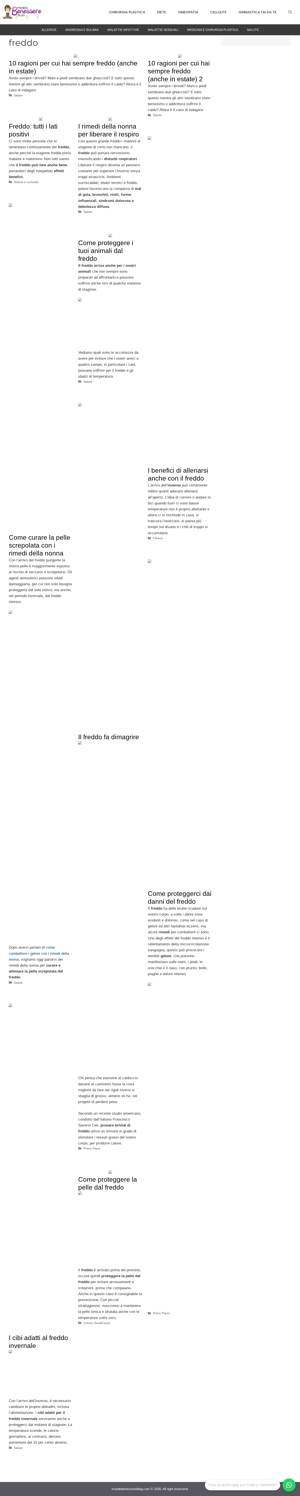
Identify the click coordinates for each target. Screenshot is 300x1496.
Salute (253, 30)
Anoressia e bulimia (82, 30)
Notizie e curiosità (26, 182)
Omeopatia (188, 12)
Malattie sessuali (163, 30)
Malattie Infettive (123, 30)
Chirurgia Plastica (127, 12)
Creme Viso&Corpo (96, 1323)
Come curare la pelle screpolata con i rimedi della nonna (39, 545)
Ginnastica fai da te (258, 12)
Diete (161, 12)
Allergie (49, 30)
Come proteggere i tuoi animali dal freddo (105, 250)
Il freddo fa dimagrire (108, 737)
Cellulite (218, 12)
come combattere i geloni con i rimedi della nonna (39, 953)
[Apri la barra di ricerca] (290, 12)
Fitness (158, 538)
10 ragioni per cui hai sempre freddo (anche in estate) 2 (179, 71)
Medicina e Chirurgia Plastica (212, 30)
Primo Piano (91, 1148)
